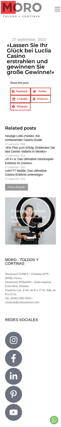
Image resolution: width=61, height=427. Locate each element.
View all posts (16, 187)
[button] (48, 9)
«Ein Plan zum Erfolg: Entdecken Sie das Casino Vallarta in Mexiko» (30, 149)
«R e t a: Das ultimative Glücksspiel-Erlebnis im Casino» (29, 161)
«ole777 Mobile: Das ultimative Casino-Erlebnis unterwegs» (26, 172)
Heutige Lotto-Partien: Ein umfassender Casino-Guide (23, 138)
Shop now (20, 229)
